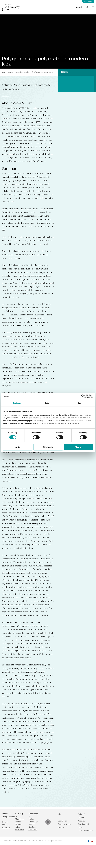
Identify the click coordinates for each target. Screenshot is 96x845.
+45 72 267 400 (37, 841)
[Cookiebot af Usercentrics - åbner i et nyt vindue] (83, 396)
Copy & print (62, 821)
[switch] (36, 437)
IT (58, 817)
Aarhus (5, 814)
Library (61, 814)
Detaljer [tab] (48, 403)
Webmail (81, 814)
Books (27, 72)
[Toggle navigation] (93, 7)
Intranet (81, 817)
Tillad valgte (48, 447)
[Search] (87, 7)
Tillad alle (78, 447)
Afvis (17, 447)
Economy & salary (65, 824)
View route (6, 827)
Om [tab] (79, 403)
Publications (19, 72)
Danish (79, 7)
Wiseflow (81, 821)
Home (3, 72)
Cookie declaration (85, 830)
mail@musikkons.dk (55, 841)
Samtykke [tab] (17, 403)
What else (10, 72)
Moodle (61, 827)
